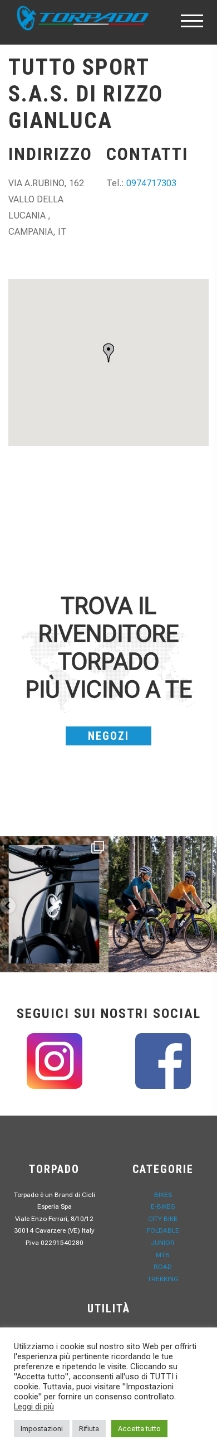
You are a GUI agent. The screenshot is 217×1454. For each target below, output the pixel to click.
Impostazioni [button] (42, 1428)
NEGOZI (108, 736)
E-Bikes (163, 1206)
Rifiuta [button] (89, 1428)
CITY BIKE (162, 1219)
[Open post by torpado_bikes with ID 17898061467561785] (162, 904)
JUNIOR (163, 1243)
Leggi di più (34, 1407)
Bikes (163, 1195)
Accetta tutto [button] (139, 1428)
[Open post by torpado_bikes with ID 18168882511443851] (54, 904)
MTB (163, 1255)
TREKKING (163, 1279)
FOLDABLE (163, 1230)
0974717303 (151, 183)
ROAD (163, 1267)
